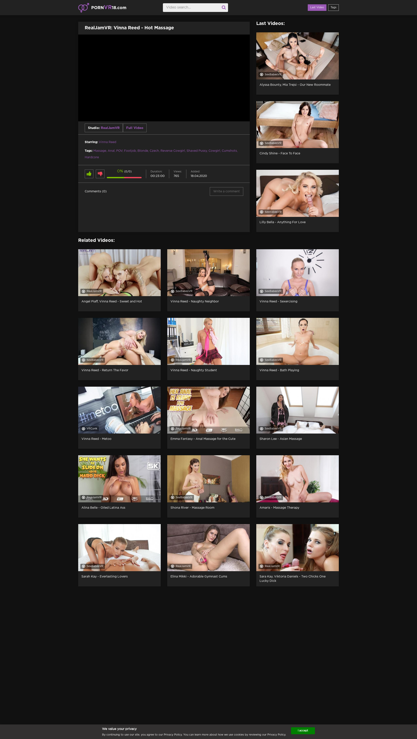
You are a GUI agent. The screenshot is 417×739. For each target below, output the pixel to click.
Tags (333, 7)
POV (119, 151)
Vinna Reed (107, 142)
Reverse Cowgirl (173, 151)
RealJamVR (110, 128)
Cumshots (229, 151)
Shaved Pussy (197, 151)
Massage (99, 151)
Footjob (130, 151)
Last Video (317, 7)
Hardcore (92, 157)
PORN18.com (108, 7)
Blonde (142, 151)
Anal (111, 151)
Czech (154, 151)
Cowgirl (214, 151)
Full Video (134, 128)
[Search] (223, 7)
